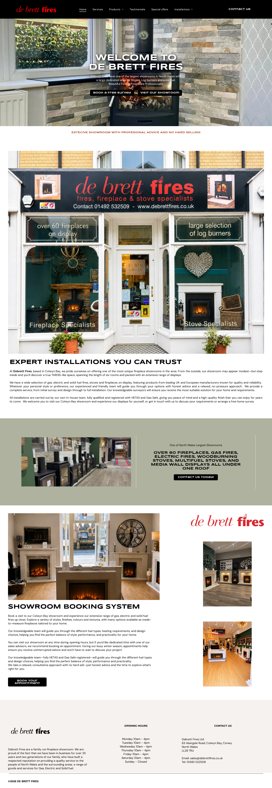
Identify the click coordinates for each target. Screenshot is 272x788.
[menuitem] (83, 9)
